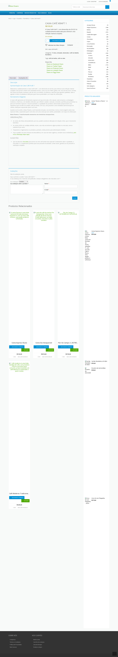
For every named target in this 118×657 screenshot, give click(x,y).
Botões (89, 30)
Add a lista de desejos (23, 356)
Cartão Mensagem (92, 34)
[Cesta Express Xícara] (19, 276)
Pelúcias (89, 83)
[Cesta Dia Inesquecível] (44, 276)
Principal (12, 13)
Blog (49, 13)
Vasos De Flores (91, 88)
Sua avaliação (14, 181)
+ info (14, 356)
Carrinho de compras (38, 642)
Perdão (90, 74)
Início (9, 18)
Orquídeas (90, 79)
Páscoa (90, 72)
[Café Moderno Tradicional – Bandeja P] (19, 427)
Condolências (91, 62)
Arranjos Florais (91, 25)
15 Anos (54, 53)
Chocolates (90, 39)
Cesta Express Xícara (19, 343)
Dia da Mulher (90, 48)
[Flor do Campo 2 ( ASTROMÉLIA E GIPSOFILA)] (68, 276)
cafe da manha (53, 58)
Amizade (59, 53)
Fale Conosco (42, 13)
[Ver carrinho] (109, 1)
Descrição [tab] (13, 78)
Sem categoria (90, 86)
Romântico (26, 18)
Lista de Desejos (37, 644)
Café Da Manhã (74, 53)
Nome (46, 183)
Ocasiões (19, 18)
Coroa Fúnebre (91, 44)
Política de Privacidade (16, 644)
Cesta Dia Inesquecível (44, 343)
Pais (89, 69)
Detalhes (26, 350)
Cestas (89, 37)
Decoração (90, 46)
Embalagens (90, 51)
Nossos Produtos (30, 13)
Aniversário (66, 53)
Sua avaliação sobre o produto (19, 183)
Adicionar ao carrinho (58, 40)
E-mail (46, 190)
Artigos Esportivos (91, 27)
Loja (14, 18)
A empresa (20, 13)
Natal (89, 67)
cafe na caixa (61, 58)
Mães (89, 65)
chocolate (25, 141)
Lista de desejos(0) (103, 1)
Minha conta (36, 639)
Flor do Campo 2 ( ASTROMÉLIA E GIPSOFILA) (68, 343)
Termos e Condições (15, 642)
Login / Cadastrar (91, 1)
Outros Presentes (91, 81)
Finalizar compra (37, 647)
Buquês (89, 32)
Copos (88, 41)
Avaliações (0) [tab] (23, 78)
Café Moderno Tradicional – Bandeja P (19, 494)
